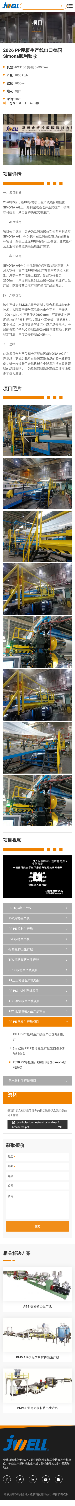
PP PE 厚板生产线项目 (23, 1022)
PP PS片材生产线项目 (23, 991)
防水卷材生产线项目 (22, 1080)
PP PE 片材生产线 (20, 929)
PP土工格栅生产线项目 (24, 980)
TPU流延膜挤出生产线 (23, 960)
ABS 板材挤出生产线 (37, 1306)
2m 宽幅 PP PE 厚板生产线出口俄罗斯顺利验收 (39, 1051)
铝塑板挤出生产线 (20, 949)
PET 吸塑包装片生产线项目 (27, 1011)
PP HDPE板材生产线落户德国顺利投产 (38, 1036)
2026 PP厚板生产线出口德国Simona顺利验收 (39, 1064)
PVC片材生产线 (19, 918)
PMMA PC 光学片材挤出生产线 (37, 1357)
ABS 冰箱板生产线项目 (24, 1001)
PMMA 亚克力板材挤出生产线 (37, 1408)
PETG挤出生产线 (20, 908)
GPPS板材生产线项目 (23, 970)
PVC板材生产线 (19, 939)
